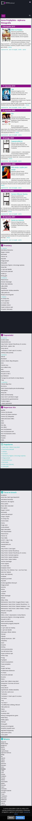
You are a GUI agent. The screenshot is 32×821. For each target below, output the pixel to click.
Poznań (3, 778)
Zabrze (3, 803)
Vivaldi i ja (3, 273)
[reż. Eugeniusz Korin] (6, 94)
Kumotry (3, 587)
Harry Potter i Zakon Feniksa (8, 559)
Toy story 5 (4, 702)
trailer (20, 49)
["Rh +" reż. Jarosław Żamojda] (6, 119)
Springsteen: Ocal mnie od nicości (10, 683)
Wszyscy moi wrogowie (7, 294)
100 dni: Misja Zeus (6, 384)
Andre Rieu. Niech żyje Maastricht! (10, 497)
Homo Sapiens (5, 563)
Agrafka (3, 410)
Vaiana (3, 709)
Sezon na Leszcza (17, 220)
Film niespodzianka (6, 531)
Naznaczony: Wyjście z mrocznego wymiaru (12, 265)
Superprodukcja (16, 141)
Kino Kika (3, 425)
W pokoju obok (5, 713)
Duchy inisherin (5, 527)
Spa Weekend (4, 376)
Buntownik (4, 254)
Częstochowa (4, 751)
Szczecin (3, 792)
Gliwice (3, 761)
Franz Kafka (4, 538)
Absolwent (4, 358)
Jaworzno (3, 763)
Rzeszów (3, 785)
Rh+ (12, 114)
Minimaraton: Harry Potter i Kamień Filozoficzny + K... (15, 604)
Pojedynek (4, 660)
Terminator (4, 694)
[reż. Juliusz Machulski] (6, 146)
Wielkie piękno (5, 720)
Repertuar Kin (10, 407)
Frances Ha (4, 256)
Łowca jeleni (4, 734)
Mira (2, 369)
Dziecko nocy (4, 365)
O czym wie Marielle (6, 269)
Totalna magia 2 (5, 401)
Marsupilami (4, 390)
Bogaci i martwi (5, 252)
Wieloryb (3, 722)
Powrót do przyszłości (7, 662)
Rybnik (3, 783)
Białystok (3, 742)
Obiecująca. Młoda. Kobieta (8, 632)
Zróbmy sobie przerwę (7, 352)
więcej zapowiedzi (7, 403)
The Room (4, 698)
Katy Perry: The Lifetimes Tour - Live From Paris (14, 570)
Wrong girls (4, 276)
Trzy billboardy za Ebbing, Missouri (10, 704)
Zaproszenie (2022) (6, 732)
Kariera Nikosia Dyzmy (19, 194)
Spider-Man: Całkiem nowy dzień (11, 447)
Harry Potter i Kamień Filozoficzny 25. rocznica (13, 344)
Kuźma (3, 589)
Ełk (2, 756)
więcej (10, 47)
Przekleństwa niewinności (8, 670)
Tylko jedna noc (5, 292)
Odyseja (4, 451)
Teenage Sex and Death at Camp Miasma (12, 378)
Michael (3, 598)
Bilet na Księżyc (16, 30)
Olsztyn (3, 774)
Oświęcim (3, 776)
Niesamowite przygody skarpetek (10, 623)
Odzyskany (4, 288)
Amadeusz (4, 495)
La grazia (3, 591)
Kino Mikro (4, 427)
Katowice (3, 765)
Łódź (2, 772)
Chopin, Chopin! (5, 516)
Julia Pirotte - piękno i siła (8, 346)
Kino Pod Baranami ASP (7, 431)
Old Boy (3, 647)
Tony (2, 380)
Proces (3, 666)
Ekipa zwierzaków (5, 529)
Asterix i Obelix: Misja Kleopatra (9, 361)
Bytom (3, 747)
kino (10, 3)
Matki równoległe (5, 595)
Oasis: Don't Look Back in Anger (9, 397)
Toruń (2, 794)
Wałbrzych (4, 799)
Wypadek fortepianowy (7, 730)
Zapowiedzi (8, 335)
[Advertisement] (16, 67)
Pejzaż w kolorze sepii (7, 307)
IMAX (2, 421)
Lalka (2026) (4, 286)
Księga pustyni (5, 261)
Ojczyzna (3, 645)
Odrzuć (11, 817)
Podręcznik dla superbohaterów (9, 399)
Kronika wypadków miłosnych (9, 583)
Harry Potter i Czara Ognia (8, 548)
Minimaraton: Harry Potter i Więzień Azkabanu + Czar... (15, 606)
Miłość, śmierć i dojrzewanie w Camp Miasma (13, 615)
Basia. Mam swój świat (7, 506)
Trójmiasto (4, 796)
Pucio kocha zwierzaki (7, 271)
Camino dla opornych (6, 514)
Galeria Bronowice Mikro (7, 418)
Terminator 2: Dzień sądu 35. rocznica (11, 350)
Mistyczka (3, 392)
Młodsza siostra (5, 371)
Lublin (2, 770)
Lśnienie (3, 593)
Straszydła (6, 466)
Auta (2, 363)
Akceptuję (20, 817)
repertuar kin (4, 49)
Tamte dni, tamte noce (7, 692)
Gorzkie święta (5, 340)
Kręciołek (3, 258)
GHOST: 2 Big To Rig (6, 540)
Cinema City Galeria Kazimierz (9, 414)
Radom (3, 779)
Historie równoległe (6, 282)
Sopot (2, 787)
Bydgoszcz (4, 745)
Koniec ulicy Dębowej (6, 284)
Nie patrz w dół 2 (5, 373)
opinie (24, 49)
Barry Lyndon (4, 503)
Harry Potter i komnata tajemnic (10, 555)
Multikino (3, 436)
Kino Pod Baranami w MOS (8, 433)
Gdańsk (3, 758)
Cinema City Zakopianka (7, 416)
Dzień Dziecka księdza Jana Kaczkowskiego (12, 388)
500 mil (3, 356)
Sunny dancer (4, 348)
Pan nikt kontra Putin (6, 651)
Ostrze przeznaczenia (7, 649)
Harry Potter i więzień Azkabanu (9, 557)
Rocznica (3, 677)
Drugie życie (4, 525)
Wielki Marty (4, 717)
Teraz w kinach (10, 492)
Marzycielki (4, 263)
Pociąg (3, 657)
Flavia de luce (4, 279)
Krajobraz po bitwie (6, 578)
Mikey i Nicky (4, 600)
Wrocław (3, 801)
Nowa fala (3, 267)
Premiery (8, 245)
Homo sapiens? (5, 301)
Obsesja (3, 634)
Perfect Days (4, 655)
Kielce (2, 767)
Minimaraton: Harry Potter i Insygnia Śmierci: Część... (15, 602)
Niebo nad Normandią (7, 394)
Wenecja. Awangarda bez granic (9, 715)
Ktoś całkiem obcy (6, 367)
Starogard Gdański (6, 790)
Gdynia (3, 760)
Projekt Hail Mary (5, 668)
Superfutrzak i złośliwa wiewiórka (10, 290)
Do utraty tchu (5, 298)
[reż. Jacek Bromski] (6, 35)
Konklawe (3, 576)
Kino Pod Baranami (6, 429)
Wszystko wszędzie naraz (8, 728)
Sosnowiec (4, 789)
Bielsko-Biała (4, 743)
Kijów (2, 423)
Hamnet (3, 546)
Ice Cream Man (5, 303)
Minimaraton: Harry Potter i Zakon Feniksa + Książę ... (15, 608)
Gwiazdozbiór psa (6, 342)
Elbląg (2, 754)
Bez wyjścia (4, 508)
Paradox (3, 438)
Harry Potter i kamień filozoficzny (10, 551)
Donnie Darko (4, 521)
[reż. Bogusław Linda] (6, 225)
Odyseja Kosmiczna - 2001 (8, 638)
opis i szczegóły (13, 49)
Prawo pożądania (5, 664)
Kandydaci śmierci (6, 305)
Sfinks (2, 440)
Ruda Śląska (4, 781)
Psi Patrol (4, 453)
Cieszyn (3, 749)
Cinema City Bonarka (6, 412)
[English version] (30, 2)
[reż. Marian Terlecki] (6, 172)
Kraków (3, 769)
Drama (3, 523)
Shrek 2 (3, 679)
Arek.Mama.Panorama (7, 250)
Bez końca (4, 386)
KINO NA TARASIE (6, 572)
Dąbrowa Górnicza (6, 752)
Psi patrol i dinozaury (6, 309)
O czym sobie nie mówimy (8, 628)
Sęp (12, 89)
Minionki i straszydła (6, 610)
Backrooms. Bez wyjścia (7, 501)
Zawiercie (3, 805)
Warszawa (3, 798)
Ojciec (2, 643)
